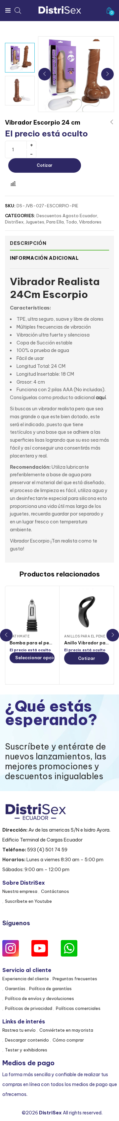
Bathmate (19, 636)
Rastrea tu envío (19, 1030)
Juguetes (34, 221)
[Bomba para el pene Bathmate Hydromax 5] (32, 611)
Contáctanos (55, 891)
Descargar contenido (27, 1040)
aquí (101, 397)
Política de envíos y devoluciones (39, 998)
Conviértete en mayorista (66, 1030)
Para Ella (55, 221)
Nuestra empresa (19, 891)
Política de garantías (50, 988)
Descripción (28, 243)
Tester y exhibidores (26, 1049)
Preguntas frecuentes (75, 978)
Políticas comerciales (78, 1008)
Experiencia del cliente (25, 978)
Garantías (15, 988)
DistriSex (14, 221)
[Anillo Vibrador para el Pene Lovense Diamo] (86, 611)
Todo (71, 221)
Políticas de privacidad (28, 1008)
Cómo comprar (68, 1040)
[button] (109, 10)
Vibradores (90, 221)
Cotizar (45, 165)
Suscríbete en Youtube (28, 901)
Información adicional (44, 258)
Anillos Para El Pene (84, 636)
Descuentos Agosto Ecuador (66, 215)
